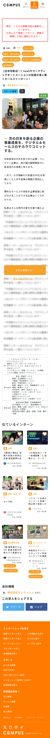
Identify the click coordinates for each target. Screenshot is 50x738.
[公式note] (10, 727)
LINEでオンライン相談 (13, 675)
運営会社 (7, 717)
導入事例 (7, 711)
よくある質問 (9, 665)
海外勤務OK (8, 65)
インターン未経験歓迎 (32, 59)
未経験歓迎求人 (10, 653)
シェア (38, 606)
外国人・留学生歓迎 (11, 54)
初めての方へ (9, 670)
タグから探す (33, 638)
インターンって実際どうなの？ (17, 680)
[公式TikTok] (21, 727)
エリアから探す (34, 643)
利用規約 (18, 717)
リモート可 (28, 48)
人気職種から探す (35, 633)
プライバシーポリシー (36, 717)
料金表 (6, 706)
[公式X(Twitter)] (5, 727)
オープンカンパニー (12, 643)
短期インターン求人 (12, 638)
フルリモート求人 (11, 648)
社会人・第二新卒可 (11, 59)
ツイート (15, 606)
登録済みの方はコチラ (25, 279)
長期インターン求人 (12, 633)
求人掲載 (7, 696)
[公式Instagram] (16, 727)
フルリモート (28, 54)
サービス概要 (9, 701)
